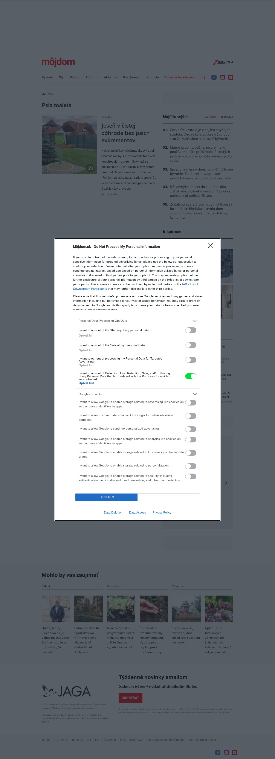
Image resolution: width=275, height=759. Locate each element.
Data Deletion (113, 512)
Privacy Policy (162, 512)
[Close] (212, 247)
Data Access (137, 512)
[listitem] (137, 321)
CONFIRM (107, 497)
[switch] (190, 330)
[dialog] (137, 380)
